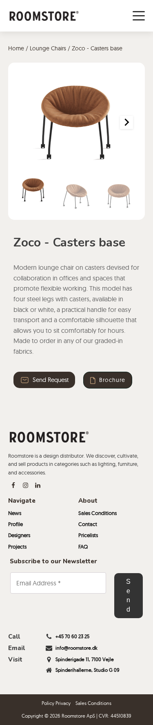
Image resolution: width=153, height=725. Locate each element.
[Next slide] (126, 122)
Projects (17, 546)
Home (16, 48)
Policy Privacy (56, 703)
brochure (112, 380)
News (14, 513)
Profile (15, 524)
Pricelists (88, 535)
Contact (87, 524)
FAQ (83, 546)
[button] (33, 190)
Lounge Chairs (48, 48)
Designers (19, 535)
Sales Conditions (97, 513)
